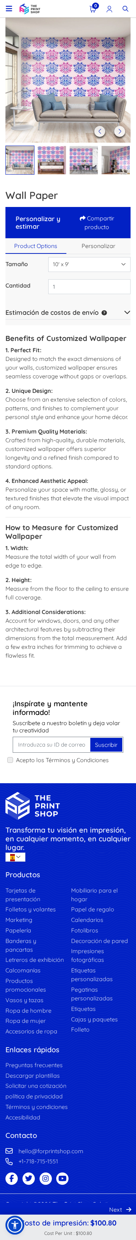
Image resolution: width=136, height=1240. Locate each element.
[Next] (119, 131)
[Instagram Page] (46, 1178)
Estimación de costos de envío (52, 312)
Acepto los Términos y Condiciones (62, 760)
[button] (103, 312)
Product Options (35, 245)
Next (116, 1209)
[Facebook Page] (11, 1178)
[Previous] (99, 131)
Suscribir (106, 744)
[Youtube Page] (62, 1178)
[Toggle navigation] (9, 9)
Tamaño (16, 264)
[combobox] (89, 264)
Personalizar (98, 245)
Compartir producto (99, 223)
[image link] (68, 806)
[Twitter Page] (28, 1178)
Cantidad (17, 285)
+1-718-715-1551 (38, 1161)
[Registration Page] (109, 9)
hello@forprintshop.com (50, 1151)
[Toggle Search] (125, 9)
